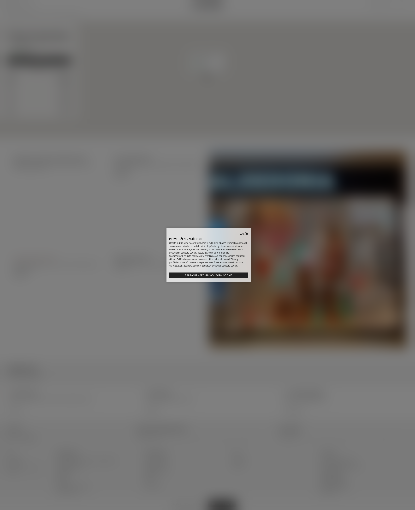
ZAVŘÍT (244, 233)
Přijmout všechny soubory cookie (208, 275)
